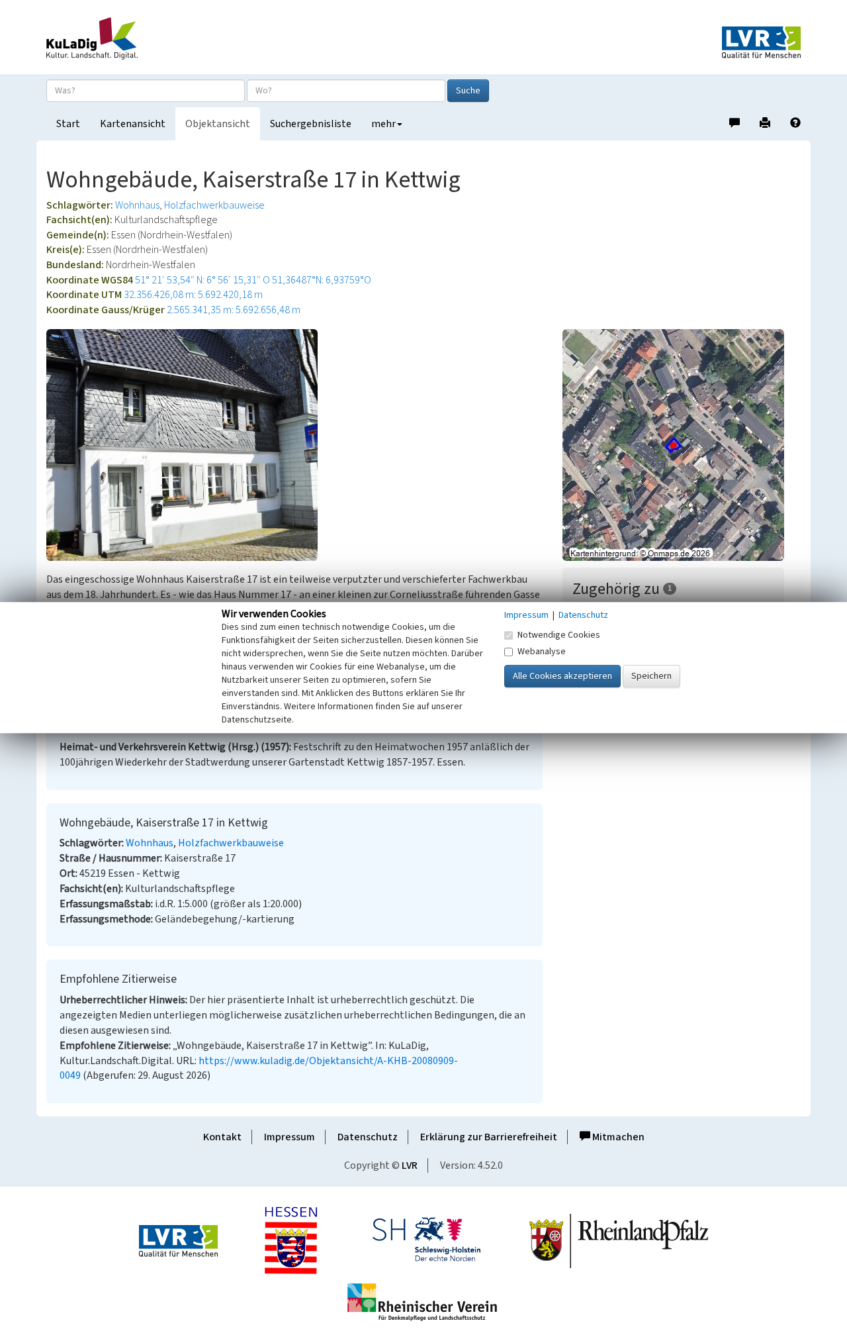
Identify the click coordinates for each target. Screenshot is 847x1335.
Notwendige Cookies (558, 635)
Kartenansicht (132, 124)
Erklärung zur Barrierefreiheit (488, 1137)
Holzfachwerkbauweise (214, 205)
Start (68, 124)
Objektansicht (217, 124)
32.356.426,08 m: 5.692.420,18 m (193, 294)
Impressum (289, 1137)
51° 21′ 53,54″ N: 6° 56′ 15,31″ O (202, 280)
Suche (468, 90)
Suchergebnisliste (310, 124)
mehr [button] (383, 124)
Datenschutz (367, 1137)
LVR (410, 1165)
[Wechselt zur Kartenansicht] (681, 445)
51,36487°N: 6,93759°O (321, 280)
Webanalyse (541, 651)
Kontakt (222, 1137)
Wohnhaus (137, 205)
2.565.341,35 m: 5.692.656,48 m (233, 310)
